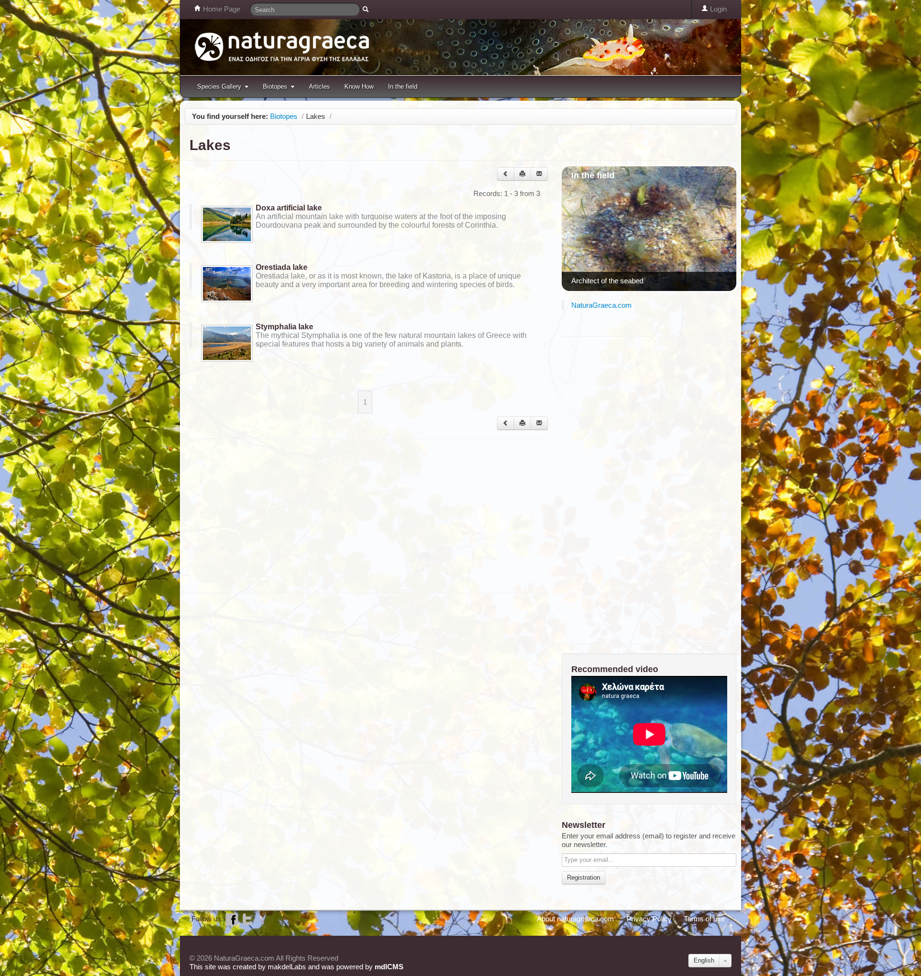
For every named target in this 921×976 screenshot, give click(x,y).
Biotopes (275, 86)
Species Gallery (219, 86)
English (704, 960)
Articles (319, 86)
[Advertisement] (359, 515)
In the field (402, 86)
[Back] (505, 174)
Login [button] (717, 9)
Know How (359, 86)
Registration (583, 877)
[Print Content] (522, 174)
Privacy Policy (649, 919)
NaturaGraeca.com (601, 305)
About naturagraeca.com (575, 919)
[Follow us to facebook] (231, 919)
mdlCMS (389, 967)
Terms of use (704, 919)
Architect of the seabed (607, 281)
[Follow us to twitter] (247, 919)
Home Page (220, 9)
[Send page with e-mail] (539, 174)
